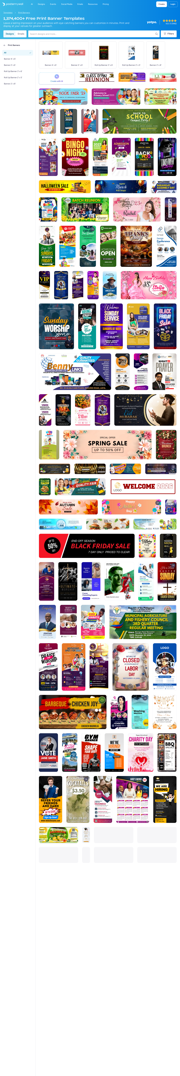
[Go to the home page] (11, 4)
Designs (10, 33)
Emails (21, 33)
